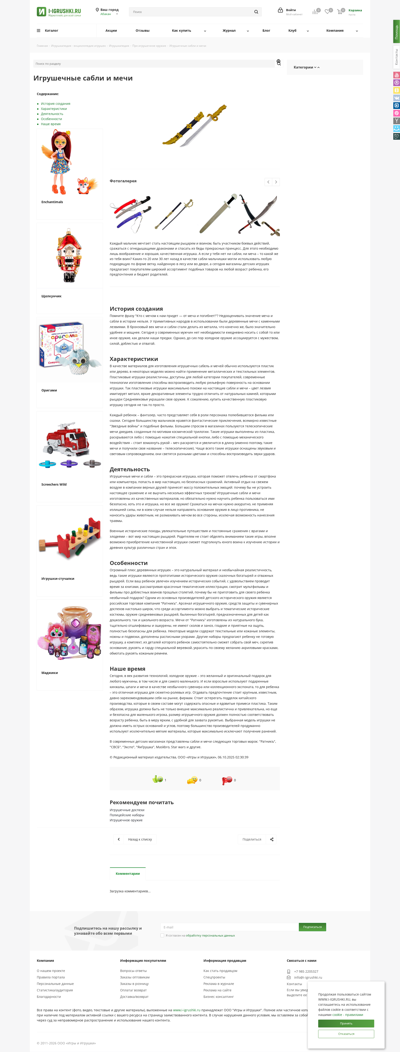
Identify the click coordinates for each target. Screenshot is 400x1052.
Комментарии (128, 873)
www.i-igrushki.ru (186, 1010)
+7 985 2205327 (306, 971)
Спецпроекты (214, 977)
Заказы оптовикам (135, 977)
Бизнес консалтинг (218, 996)
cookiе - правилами (347, 1014)
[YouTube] (396, 75)
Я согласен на (200, 935)
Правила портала (51, 977)
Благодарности (49, 996)
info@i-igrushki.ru (308, 977)
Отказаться (346, 1034)
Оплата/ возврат (133, 990)
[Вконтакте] (396, 98)
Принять (346, 1023)
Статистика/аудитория (55, 990)
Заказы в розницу (134, 983)
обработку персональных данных (210, 935)
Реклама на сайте (217, 990)
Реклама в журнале (218, 983)
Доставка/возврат (134, 996)
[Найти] (256, 11)
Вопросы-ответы (133, 970)
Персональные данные (55, 983)
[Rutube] (396, 82)
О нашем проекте (51, 970)
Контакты (294, 984)
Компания (45, 960)
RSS (278, 61)
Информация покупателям (143, 960)
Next (276, 182)
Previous (268, 182)
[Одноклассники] (396, 90)
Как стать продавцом (220, 970)
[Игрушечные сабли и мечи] (195, 126)
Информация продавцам (224, 960)
